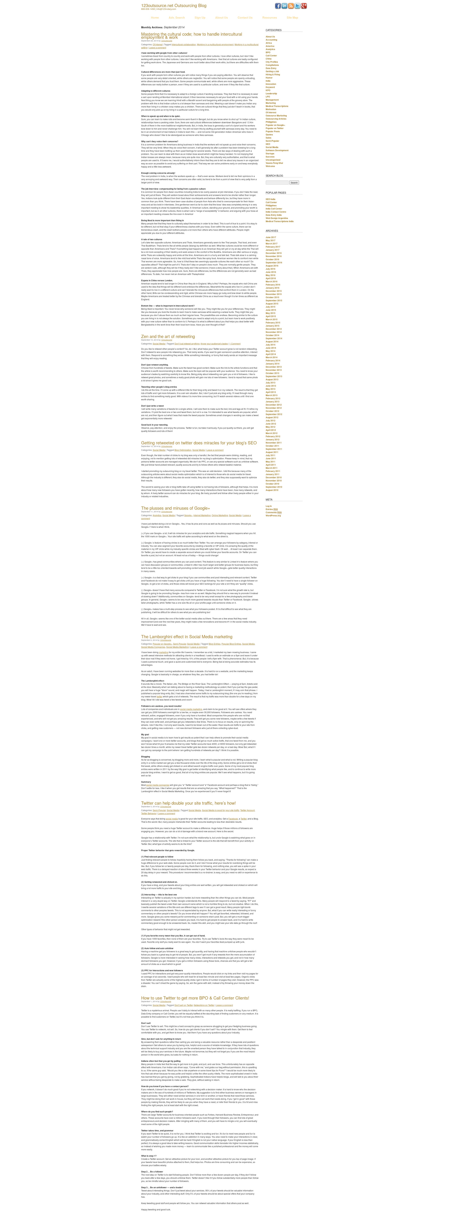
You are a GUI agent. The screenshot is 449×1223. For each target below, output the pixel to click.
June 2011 (271, 458)
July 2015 (270, 306)
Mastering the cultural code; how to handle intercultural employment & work (191, 35)
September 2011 (274, 449)
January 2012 (272, 439)
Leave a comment (157, 47)
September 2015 (274, 300)
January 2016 (272, 287)
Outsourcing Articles (276, 118)
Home (155, 17)
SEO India (270, 199)
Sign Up (200, 17)
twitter (159, 696)
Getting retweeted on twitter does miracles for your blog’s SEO (199, 442)
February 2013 (273, 398)
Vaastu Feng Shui (274, 163)
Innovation (271, 84)
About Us (221, 17)
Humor (269, 77)
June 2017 (271, 237)
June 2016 (271, 272)
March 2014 (271, 357)
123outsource (166, 41)
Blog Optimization (183, 449)
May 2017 (270, 240)
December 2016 (274, 253)
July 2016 (270, 268)
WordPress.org (273, 515)
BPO (268, 52)
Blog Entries (214, 643)
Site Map (292, 17)
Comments (274, 512)
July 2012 (270, 420)
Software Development (277, 150)
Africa (269, 42)
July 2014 (270, 344)
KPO (268, 90)
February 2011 (273, 471)
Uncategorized (273, 159)
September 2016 (274, 262)
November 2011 (274, 442)
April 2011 (271, 464)
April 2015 (271, 316)
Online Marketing (220, 515)
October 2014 (272, 335)
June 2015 (271, 309)
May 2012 (270, 426)
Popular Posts (273, 131)
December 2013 (274, 366)
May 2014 (270, 351)
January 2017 (272, 249)
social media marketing (191, 709)
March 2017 (271, 243)
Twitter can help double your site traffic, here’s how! (188, 803)
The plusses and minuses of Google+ (175, 508)
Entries (272, 509)
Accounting (271, 39)
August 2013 (272, 379)
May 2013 (270, 388)
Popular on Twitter (275, 128)
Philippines (271, 121)
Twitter (244, 818)
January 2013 (272, 401)
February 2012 (273, 436)
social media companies (157, 784)
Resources (269, 17)
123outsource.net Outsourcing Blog (173, 5)
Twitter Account (247, 810)
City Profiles (272, 61)
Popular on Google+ (162, 643)
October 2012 (272, 411)
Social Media (159, 343)
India (268, 80)
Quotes (269, 134)
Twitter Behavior (148, 813)
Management (272, 99)
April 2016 (271, 278)
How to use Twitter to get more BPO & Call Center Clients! (195, 998)
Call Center (271, 55)
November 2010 (274, 480)
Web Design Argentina (277, 218)
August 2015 (272, 303)
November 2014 (274, 332)
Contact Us (245, 17)
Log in (269, 506)
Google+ (188, 515)
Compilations (272, 65)
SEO (268, 144)
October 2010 (272, 483)
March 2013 (271, 395)
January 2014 (272, 363)
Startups (270, 153)
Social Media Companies (153, 646)
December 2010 (274, 477)
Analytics (157, 515)
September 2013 (274, 376)
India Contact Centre (276, 211)
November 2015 (274, 294)
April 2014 (271, 354)
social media (172, 818)
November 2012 (274, 407)
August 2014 (272, 341)
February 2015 (273, 322)
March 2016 (271, 281)
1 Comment (234, 343)
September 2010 (274, 486)
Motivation (271, 109)
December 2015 (274, 290)
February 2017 (273, 246)
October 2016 (272, 259)
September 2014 (274, 338)
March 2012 (271, 433)
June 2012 (271, 423)
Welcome (270, 166)
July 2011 (270, 455)
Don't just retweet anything (187, 343)
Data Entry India (274, 214)
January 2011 (272, 474)
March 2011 (271, 467)
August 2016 (272, 265)
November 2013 (274, 369)
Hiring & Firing (273, 74)
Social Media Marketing (177, 646)
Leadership (271, 93)
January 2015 (272, 325)
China (269, 58)
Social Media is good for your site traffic (220, 810)
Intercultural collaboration (184, 44)
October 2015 (272, 297)
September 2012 (274, 414)
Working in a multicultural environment (215, 44)
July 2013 (270, 382)
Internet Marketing (202, 515)
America (270, 46)
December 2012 (274, 404)
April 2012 (271, 430)
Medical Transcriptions (277, 106)
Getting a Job (272, 71)
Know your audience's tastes (214, 343)
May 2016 (270, 275)
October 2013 (272, 373)
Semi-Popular (179, 643)
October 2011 (272, 445)
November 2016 (274, 256)
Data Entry (271, 68)
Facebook (233, 818)
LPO (268, 96)
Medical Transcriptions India (280, 221)
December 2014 (274, 328)
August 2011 (272, 452)
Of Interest (157, 44)
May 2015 (270, 313)
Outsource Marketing (276, 115)
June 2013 (271, 385)
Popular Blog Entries (231, 643)
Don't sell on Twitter (184, 1005)
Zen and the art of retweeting (168, 336)
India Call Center (274, 208)
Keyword (270, 87)
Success (270, 156)
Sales (268, 137)
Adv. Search (177, 17)
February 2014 (273, 360)
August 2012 (272, 417)
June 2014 (271, 347)
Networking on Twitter (204, 1005)
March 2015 (271, 319)
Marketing (271, 102)
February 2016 (273, 284)
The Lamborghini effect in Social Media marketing (186, 636)
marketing (163, 652)
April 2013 (271, 392)
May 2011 (270, 461)
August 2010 (272, 490)
